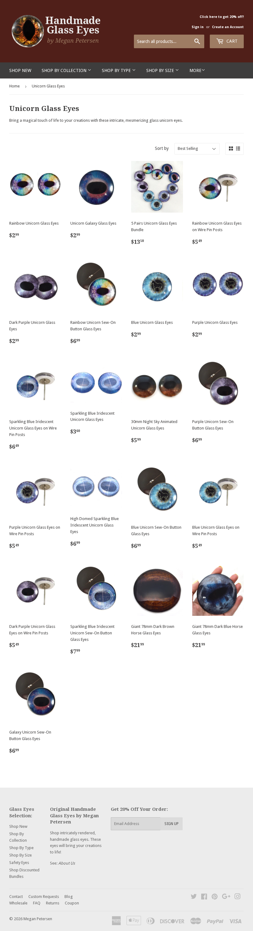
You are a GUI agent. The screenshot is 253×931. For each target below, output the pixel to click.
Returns (52, 903)
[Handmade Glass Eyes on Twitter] (194, 897)
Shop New (20, 70)
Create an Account (228, 27)
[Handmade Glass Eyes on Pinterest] (214, 897)
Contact (16, 896)
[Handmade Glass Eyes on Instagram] (237, 897)
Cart (231, 41)
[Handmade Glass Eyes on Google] (226, 897)
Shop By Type (117, 70)
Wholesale (18, 903)
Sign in (198, 27)
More (195, 70)
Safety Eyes (19, 862)
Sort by (162, 148)
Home (14, 86)
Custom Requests (43, 896)
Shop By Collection (65, 70)
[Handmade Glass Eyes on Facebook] (204, 897)
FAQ (36, 903)
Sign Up (171, 824)
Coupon (72, 903)
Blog (68, 896)
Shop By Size (160, 70)
